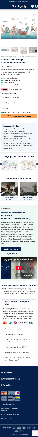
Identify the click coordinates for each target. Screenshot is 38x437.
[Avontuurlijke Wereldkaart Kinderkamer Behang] (9, 165)
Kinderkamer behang (11, 56)
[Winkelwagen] (36, 6)
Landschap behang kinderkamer (27, 56)
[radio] (6, 97)
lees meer (17, 74)
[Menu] (2, 6)
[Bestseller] (19, 167)
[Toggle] (3, 301)
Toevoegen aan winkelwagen (20, 116)
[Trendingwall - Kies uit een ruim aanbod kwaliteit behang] (19, 6)
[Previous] (1, 167)
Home (3, 56)
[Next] (36, 51)
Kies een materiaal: (7, 93)
